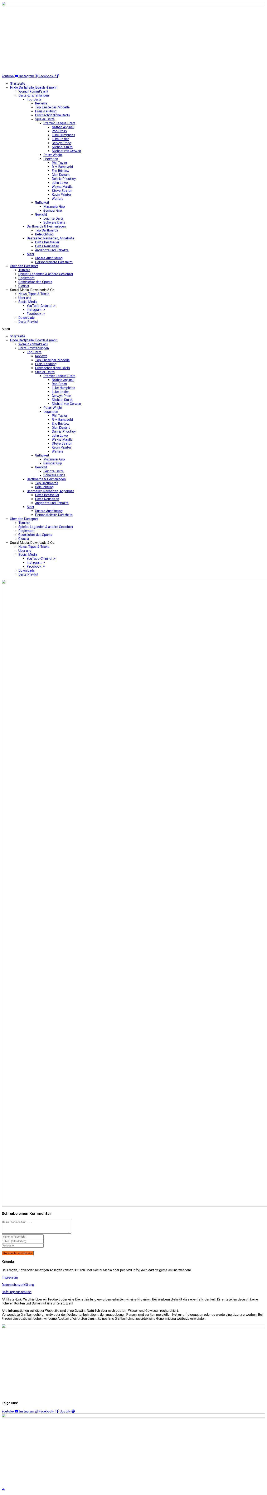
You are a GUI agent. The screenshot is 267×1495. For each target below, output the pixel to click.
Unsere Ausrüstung (49, 258)
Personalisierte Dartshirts (54, 262)
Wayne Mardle (62, 187)
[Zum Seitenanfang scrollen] (3, 1489)
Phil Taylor (59, 163)
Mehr (30, 254)
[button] (133, 329)
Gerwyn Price (61, 143)
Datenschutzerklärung (18, 1285)
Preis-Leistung (46, 111)
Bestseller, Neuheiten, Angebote (50, 238)
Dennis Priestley (64, 179)
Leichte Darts (53, 218)
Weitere (57, 199)
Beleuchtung (44, 234)
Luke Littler (60, 139)
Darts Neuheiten (47, 246)
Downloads (26, 318)
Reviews (41, 103)
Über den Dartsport (24, 266)
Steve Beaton (62, 191)
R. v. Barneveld (62, 167)
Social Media (27, 302)
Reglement (26, 278)
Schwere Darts (54, 222)
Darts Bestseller (47, 242)
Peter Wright (52, 155)
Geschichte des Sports (35, 282)
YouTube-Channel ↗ (41, 306)
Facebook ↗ (36, 314)
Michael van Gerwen (66, 151)
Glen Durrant (61, 175)
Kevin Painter (61, 195)
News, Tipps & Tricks (33, 294)
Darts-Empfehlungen (33, 95)
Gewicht (41, 214)
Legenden (50, 159)
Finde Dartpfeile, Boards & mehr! (34, 87)
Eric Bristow (60, 171)
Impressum (10, 1277)
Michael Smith (62, 147)
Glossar (23, 286)
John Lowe (60, 183)
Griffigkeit (42, 203)
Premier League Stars (59, 123)
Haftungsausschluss (16, 1292)
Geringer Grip (52, 210)
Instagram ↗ (36, 310)
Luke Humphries (63, 135)
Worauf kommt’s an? (33, 91)
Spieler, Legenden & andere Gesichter (45, 274)
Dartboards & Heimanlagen (46, 226)
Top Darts (34, 99)
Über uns (24, 298)
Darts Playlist (28, 322)
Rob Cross (59, 131)
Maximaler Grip (54, 206)
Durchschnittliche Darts (52, 115)
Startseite (17, 83)
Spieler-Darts (45, 119)
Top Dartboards (46, 230)
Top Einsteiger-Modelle (52, 107)
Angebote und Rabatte (52, 250)
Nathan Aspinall (63, 127)
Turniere (24, 270)
